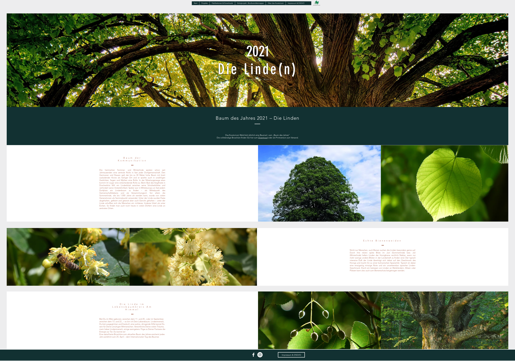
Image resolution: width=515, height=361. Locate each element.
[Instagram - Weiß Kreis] (260, 354)
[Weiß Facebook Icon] (253, 354)
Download (263, 137)
